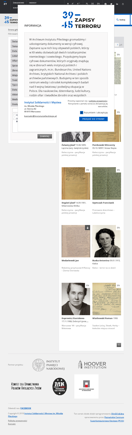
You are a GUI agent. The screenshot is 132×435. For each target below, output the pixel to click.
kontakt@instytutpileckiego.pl (40, 116)
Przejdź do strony (93, 119)
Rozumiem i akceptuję (96, 112)
